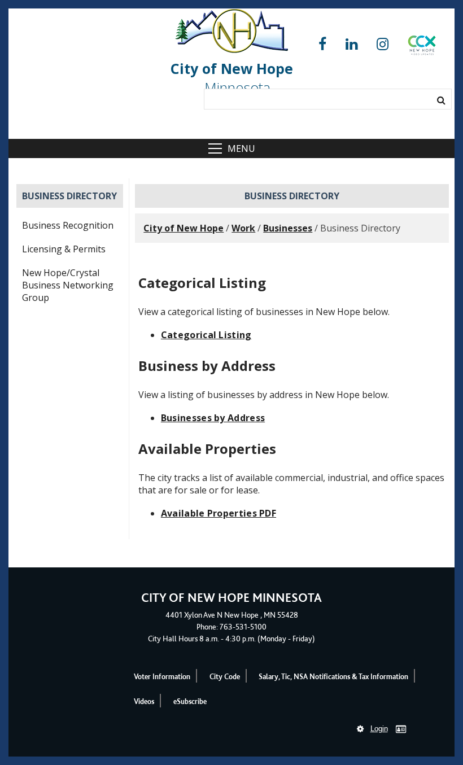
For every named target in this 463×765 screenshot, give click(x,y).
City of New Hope (183, 228)
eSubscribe (190, 701)
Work (243, 228)
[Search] (441, 100)
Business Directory (69, 196)
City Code (224, 676)
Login (379, 728)
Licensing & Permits (64, 249)
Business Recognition (67, 225)
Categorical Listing (206, 335)
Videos (144, 701)
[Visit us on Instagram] (382, 44)
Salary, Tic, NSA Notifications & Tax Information (333, 676)
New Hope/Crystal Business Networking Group (67, 285)
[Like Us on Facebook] (322, 44)
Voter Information (162, 676)
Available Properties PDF (218, 513)
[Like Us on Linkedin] (351, 44)
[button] (422, 47)
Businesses (287, 228)
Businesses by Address (213, 418)
